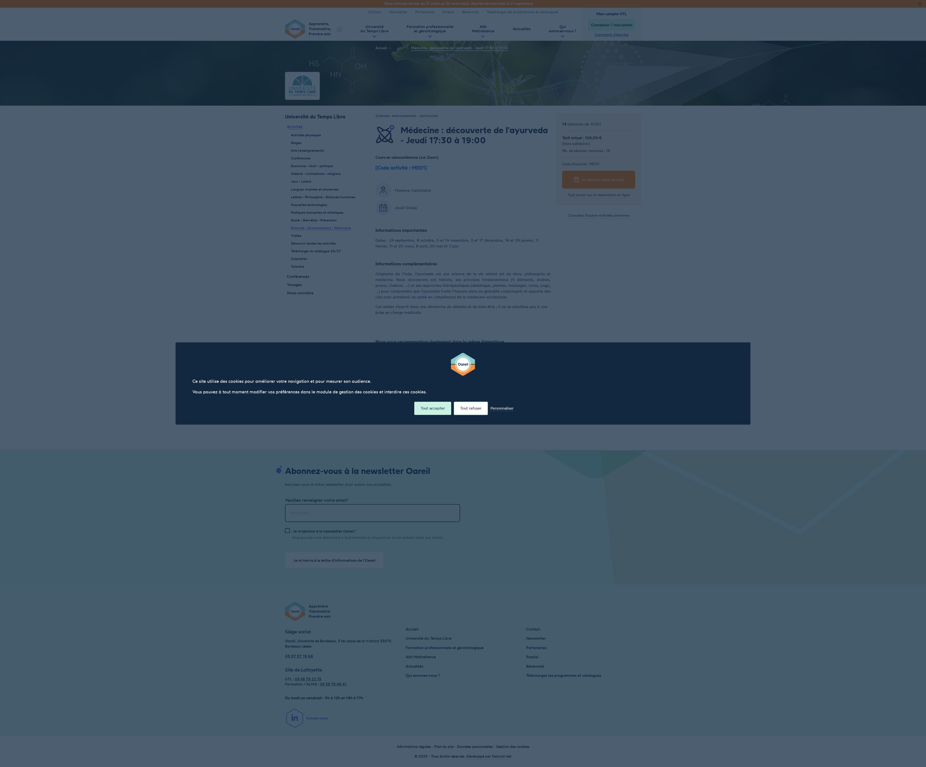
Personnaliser (502, 408)
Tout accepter (433, 408)
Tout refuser (471, 408)
